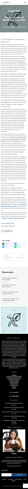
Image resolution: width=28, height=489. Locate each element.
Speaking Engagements (14, 385)
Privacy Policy (10, 479)
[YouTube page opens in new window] (14, 396)
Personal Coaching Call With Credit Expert (14, 378)
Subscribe (19, 474)
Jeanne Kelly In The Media (14, 382)
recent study (20, 62)
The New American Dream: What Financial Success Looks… (10, 292)
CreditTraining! (14, 375)
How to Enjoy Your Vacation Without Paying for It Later (14, 407)
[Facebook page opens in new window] (10, 396)
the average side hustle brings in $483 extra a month (14, 205)
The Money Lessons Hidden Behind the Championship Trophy (10, 299)
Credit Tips (14, 10)
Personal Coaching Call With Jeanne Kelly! (14, 376)
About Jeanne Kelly (14, 383)
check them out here (5, 204)
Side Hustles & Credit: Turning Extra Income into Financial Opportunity (14, 421)
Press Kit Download (14, 392)
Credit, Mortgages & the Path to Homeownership (9, 278)
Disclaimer (4, 479)
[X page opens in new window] (12, 396)
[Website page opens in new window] (18, 396)
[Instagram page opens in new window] (16, 396)
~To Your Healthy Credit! (7, 223)
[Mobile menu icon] (25, 2)
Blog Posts (14, 386)
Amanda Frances (4, 86)
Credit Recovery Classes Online (14, 379)
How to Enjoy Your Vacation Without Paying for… (8, 285)
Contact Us (14, 388)
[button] (8, 244)
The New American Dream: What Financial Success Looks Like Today (14, 411)
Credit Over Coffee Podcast (14, 381)
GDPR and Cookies (18, 479)
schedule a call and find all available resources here (14, 218)
